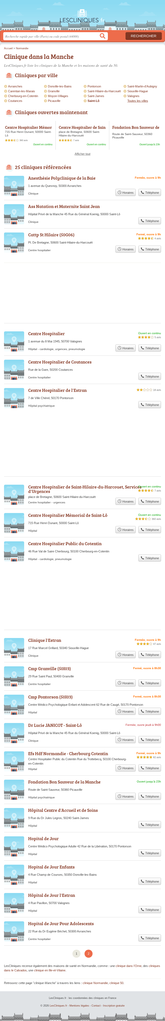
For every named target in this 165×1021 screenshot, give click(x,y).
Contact (96, 1005)
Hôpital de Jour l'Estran (51, 895)
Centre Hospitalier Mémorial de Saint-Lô (28, 129)
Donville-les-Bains (60, 86)
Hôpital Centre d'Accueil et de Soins (63, 810)
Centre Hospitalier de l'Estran (57, 390)
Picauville (54, 100)
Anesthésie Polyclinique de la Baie (62, 178)
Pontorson (94, 86)
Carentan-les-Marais (21, 91)
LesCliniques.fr (82, 16)
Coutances (15, 100)
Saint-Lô (93, 100)
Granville (54, 91)
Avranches (15, 86)
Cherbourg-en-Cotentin (23, 96)
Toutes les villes (137, 100)
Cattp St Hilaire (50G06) (51, 234)
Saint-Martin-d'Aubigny (142, 86)
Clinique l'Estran (44, 640)
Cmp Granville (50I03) (49, 668)
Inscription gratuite (114, 1005)
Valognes (133, 96)
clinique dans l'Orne (128, 966)
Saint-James (96, 96)
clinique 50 (116, 983)
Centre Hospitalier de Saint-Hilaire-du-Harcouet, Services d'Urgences (84, 489)
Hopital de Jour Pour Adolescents (61, 923)
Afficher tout (82, 154)
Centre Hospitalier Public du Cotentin (65, 543)
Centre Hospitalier (46, 333)
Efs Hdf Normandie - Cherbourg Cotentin (68, 753)
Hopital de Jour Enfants (51, 867)
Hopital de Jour (43, 838)
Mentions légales (79, 1005)
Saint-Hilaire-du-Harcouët (104, 91)
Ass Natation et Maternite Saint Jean (64, 206)
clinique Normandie (95, 983)
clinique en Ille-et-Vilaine (49, 970)
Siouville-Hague (137, 91)
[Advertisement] (82, 586)
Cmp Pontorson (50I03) (50, 697)
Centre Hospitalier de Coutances (60, 362)
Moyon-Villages (58, 96)
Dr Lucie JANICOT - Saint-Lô (55, 725)
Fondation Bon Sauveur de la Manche (135, 129)
